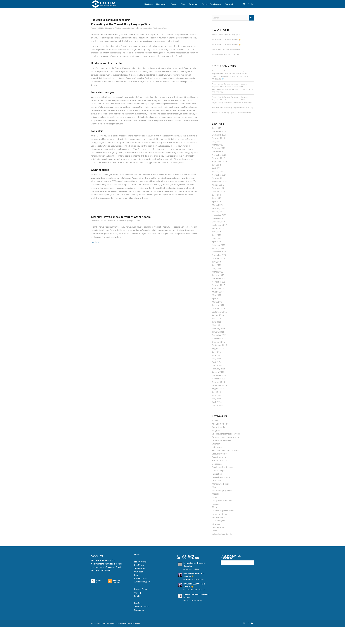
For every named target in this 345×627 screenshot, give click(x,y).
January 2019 (218, 248)
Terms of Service (141, 606)
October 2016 (218, 308)
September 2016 (219, 312)
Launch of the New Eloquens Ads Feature (226, 49)
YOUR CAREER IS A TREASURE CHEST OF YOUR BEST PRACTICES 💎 (230, 76)
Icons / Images (218, 470)
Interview (216, 480)
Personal (216, 504)
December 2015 (219, 335)
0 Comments (109, 28)
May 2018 (216, 268)
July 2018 (216, 262)
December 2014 (219, 375)
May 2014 (216, 398)
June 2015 (216, 355)
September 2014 (219, 385)
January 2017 (218, 305)
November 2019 (219, 218)
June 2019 (216, 235)
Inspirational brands (221, 477)
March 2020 (217, 205)
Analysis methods (220, 423)
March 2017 (217, 302)
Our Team (138, 571)
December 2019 (219, 215)
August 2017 (218, 291)
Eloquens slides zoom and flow (225, 450)
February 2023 (218, 148)
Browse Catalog (141, 589)
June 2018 (216, 265)
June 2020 (216, 198)
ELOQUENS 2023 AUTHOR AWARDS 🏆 (226, 44)
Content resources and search (225, 437)
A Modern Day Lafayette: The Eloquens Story (237, 107)
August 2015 (218, 348)
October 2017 (218, 285)
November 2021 (219, 175)
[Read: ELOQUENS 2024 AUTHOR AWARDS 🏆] (179, 574)
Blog (136, 575)
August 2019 (218, 228)
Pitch (214, 507)
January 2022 (218, 171)
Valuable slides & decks (222, 534)
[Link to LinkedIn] (252, 4)
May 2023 (216, 141)
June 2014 (216, 395)
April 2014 (217, 402)
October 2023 (218, 138)
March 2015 (217, 365)
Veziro (114, 623)
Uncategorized (218, 527)
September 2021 (219, 181)
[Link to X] (244, 4)
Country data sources (221, 440)
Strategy (216, 524)
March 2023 (217, 144)
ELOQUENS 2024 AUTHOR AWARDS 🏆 (226, 39)
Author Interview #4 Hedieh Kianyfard (225, 54)
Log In (137, 596)
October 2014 (218, 382)
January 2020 (218, 211)
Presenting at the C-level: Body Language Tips (120, 24)
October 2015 (218, 342)
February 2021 (218, 188)
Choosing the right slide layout (226, 433)
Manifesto (139, 565)
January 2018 (218, 275)
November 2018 (219, 255)
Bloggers (216, 430)
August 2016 (218, 315)
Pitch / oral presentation (143, 28)
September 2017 (219, 288)
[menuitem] (148, 4)
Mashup (122, 221)
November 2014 (219, 378)
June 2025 (216, 128)
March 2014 (217, 405)
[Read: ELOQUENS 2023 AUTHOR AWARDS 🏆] (179, 585)
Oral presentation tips (126, 28)
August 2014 (218, 388)
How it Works (140, 561)
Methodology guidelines (223, 490)
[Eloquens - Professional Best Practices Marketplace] (104, 4)
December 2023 (219, 134)
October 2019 (218, 221)
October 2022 (218, 158)
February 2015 (218, 368)
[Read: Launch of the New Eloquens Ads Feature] (179, 595)
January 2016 (218, 332)
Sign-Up (137, 592)
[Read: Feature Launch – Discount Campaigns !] (179, 564)
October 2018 (218, 258)
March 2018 (217, 272)
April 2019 (217, 241)
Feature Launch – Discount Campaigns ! (226, 34)
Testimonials (140, 568)
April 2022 (217, 168)
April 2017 (217, 298)
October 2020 (218, 191)
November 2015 (219, 338)
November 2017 (219, 281)
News (214, 497)
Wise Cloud (123, 623)
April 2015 (217, 362)
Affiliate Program (142, 581)
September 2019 (219, 225)
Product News (140, 578)
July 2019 (216, 231)
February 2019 (218, 245)
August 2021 (218, 185)
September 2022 (219, 161)
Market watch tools (221, 484)
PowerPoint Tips (219, 514)
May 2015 (216, 358)
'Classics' (216, 420)
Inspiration (217, 474)
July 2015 (216, 352)
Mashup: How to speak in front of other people (121, 216)
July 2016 (216, 318)
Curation (216, 443)
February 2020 (218, 208)
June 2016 (216, 322)
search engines (218, 520)
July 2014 (216, 392)
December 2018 (219, 251)
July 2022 (216, 165)
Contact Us (139, 610)
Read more (96, 242)
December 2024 (219, 131)
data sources (217, 447)
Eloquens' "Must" (219, 453)
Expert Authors (219, 457)
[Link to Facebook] (248, 4)
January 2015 (218, 372)
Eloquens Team (161, 28)
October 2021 (218, 178)
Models (215, 494)
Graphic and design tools (223, 467)
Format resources (220, 460)
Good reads (217, 464)
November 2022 (219, 155)
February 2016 (218, 328)
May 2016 (216, 325)
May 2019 (216, 238)
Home (136, 554)
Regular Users (218, 517)
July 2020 (216, 195)
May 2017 (216, 295)
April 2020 (217, 201)
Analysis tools (218, 427)
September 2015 (219, 345)
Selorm (214, 112)
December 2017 (219, 278)
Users (214, 530)
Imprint (137, 603)
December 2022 (219, 151)
